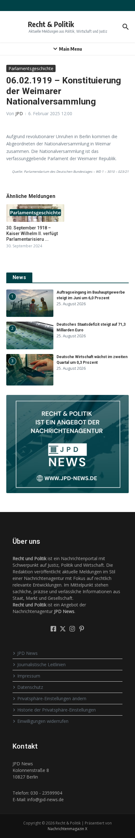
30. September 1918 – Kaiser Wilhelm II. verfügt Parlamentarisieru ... (32, 233)
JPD (19, 113)
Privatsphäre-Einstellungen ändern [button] (51, 698)
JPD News (27, 653)
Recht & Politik (51, 24)
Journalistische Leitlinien (41, 664)
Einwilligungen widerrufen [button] (42, 721)
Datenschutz (30, 687)
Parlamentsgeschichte (30, 68)
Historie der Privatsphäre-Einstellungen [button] (56, 710)
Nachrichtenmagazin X (67, 828)
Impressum (28, 676)
